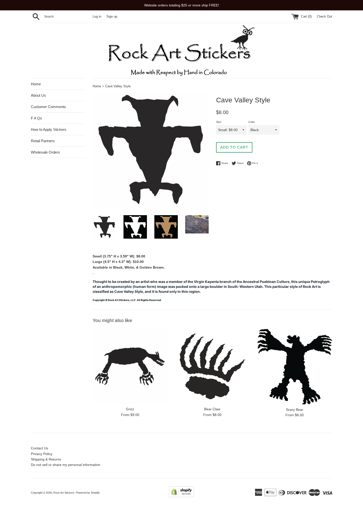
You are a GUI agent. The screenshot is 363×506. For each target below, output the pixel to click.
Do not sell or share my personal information (65, 465)
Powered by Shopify (88, 492)
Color (251, 121)
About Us (38, 95)
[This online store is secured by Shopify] (181, 496)
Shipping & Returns (46, 459)
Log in (97, 16)
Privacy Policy (41, 454)
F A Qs (36, 118)
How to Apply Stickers (48, 129)
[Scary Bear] (294, 366)
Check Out (324, 16)
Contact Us (39, 448)
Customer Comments (48, 107)
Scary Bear (294, 410)
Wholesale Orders (45, 152)
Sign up (111, 16)
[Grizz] (130, 366)
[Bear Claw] (212, 366)
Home (36, 84)
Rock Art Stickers (63, 492)
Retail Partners (43, 141)
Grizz (130, 409)
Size (218, 121)
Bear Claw (212, 409)
